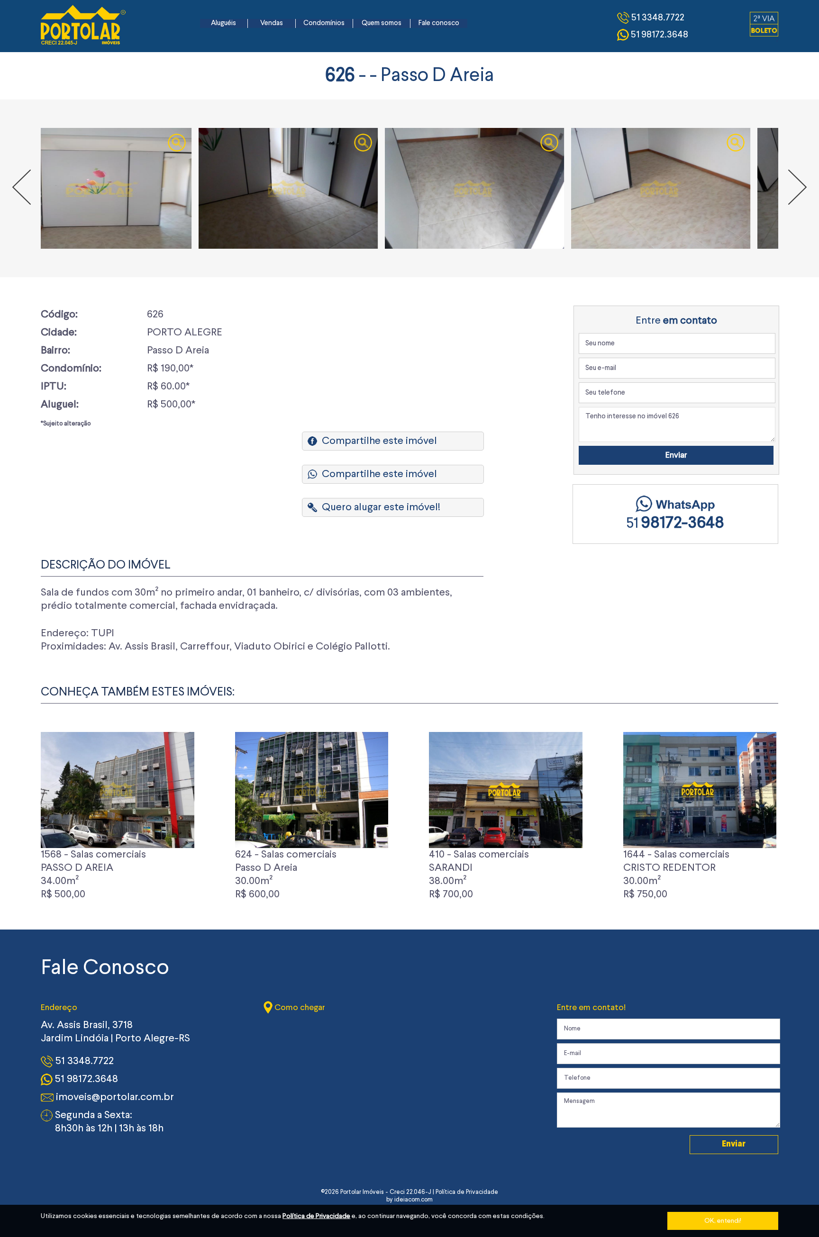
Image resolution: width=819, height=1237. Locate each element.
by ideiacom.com (409, 1200)
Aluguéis (223, 23)
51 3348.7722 (83, 1061)
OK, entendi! (722, 1221)
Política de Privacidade (316, 1216)
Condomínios (324, 23)
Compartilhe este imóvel (379, 441)
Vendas (271, 23)
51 (675, 524)
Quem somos (381, 23)
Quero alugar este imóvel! (381, 507)
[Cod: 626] (130, 188)
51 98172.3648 (85, 1079)
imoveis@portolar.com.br (114, 1097)
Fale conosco (439, 23)
